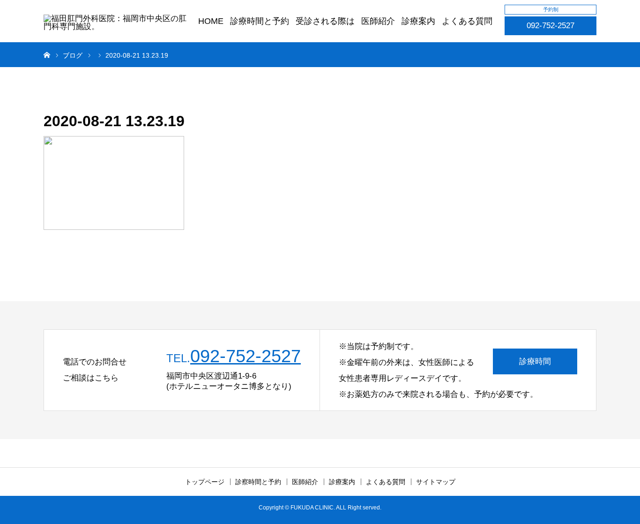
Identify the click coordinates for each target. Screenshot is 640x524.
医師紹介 (378, 21)
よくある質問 (467, 21)
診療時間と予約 (259, 21)
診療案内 (418, 21)
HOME (210, 21)
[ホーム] (47, 54)
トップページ (204, 481)
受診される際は (325, 21)
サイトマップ (435, 481)
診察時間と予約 (258, 481)
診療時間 (535, 361)
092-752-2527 (550, 25)
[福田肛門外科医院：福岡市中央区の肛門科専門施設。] (117, 25)
